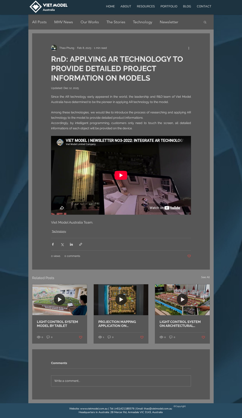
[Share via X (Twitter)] (62, 244)
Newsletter (169, 22)
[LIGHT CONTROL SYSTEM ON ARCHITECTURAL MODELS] (182, 299)
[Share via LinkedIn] (71, 244)
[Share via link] (80, 244)
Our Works (90, 22)
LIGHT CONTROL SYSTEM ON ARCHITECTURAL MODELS (180, 324)
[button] (205, 21)
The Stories (115, 22)
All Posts (39, 22)
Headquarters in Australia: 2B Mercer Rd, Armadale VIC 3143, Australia (121, 412)
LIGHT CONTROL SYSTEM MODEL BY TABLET (57, 324)
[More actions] (188, 48)
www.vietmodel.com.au (94, 408)
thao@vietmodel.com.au (158, 408)
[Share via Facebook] (53, 244)
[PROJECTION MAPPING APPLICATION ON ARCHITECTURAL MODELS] (121, 299)
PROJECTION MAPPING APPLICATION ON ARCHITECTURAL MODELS (119, 324)
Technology (142, 22)
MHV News (63, 22)
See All (205, 277)
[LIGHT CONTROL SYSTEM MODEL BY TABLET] (59, 299)
